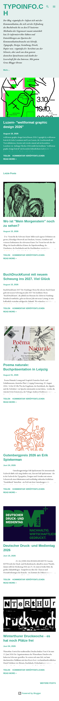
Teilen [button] (6, 156)
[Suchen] (47, 5)
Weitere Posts (48, 683)
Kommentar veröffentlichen (28, 156)
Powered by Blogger (31, 693)
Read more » (10, 159)
